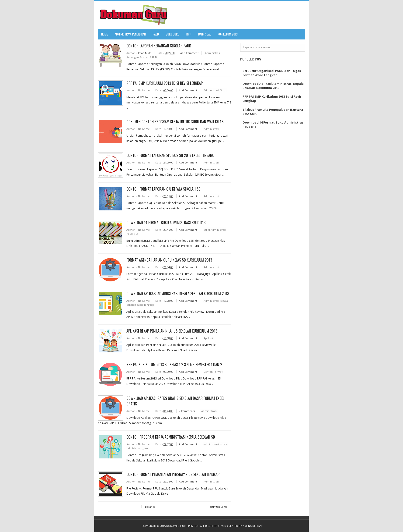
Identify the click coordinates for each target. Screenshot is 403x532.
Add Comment (189, 53)
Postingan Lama (217, 506)
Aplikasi (208, 338)
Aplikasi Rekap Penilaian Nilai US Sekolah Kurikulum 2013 (171, 331)
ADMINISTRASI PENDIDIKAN (130, 34)
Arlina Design (252, 526)
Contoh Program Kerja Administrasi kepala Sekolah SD (170, 437)
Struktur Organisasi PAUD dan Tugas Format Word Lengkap (272, 73)
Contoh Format (213, 371)
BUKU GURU (172, 34)
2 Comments (187, 411)
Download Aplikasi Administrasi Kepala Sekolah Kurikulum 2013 (177, 293)
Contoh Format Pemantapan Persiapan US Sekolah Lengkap (172, 474)
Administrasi (211, 129)
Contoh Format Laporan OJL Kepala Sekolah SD (163, 189)
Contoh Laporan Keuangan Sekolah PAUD (158, 46)
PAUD (156, 34)
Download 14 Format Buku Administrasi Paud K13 (165, 222)
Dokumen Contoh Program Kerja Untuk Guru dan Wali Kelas (174, 121)
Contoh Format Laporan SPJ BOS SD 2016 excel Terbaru (170, 155)
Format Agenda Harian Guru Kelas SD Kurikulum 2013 (169, 260)
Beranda (150, 506)
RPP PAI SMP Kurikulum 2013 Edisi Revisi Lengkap (164, 83)
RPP (188, 34)
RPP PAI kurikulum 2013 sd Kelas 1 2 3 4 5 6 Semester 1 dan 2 (174, 364)
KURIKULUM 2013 (228, 34)
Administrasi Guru (215, 90)
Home (104, 34)
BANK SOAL (204, 34)
